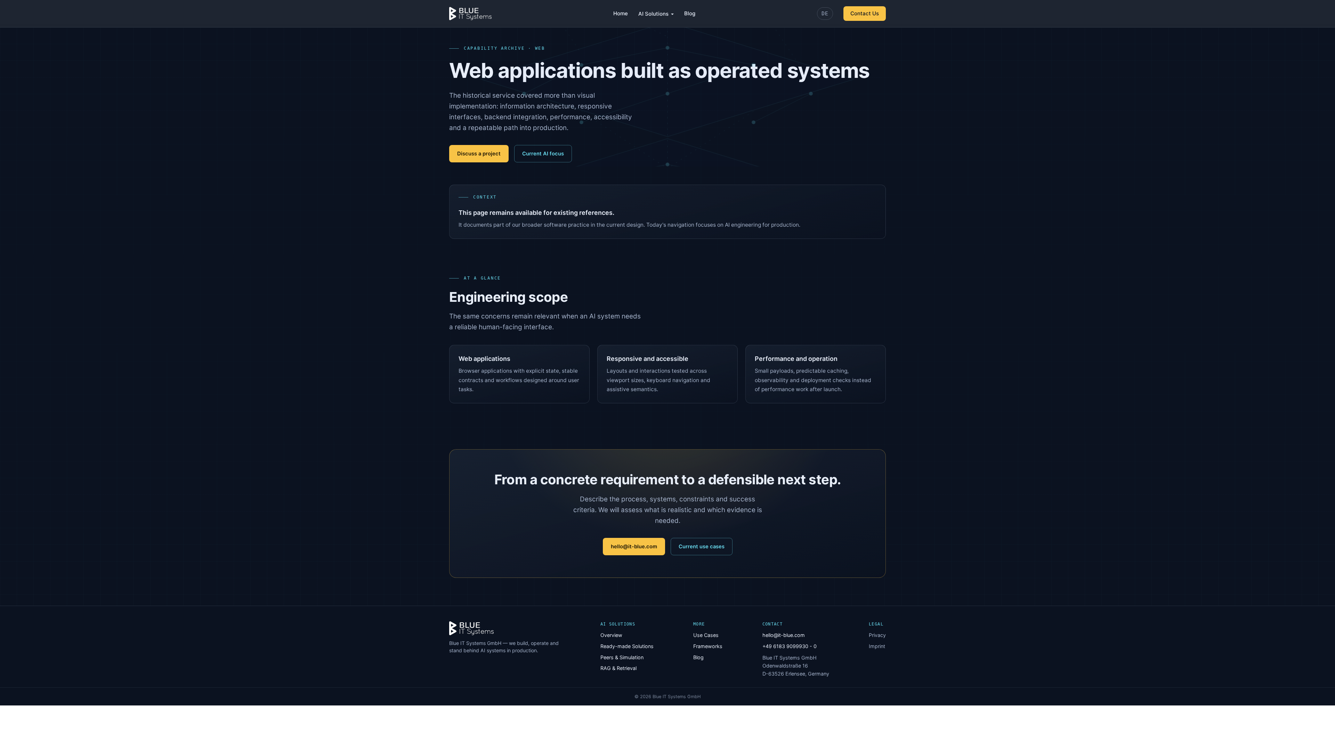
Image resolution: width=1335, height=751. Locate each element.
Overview (611, 635)
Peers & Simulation (622, 657)
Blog (689, 13)
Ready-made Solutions (627, 646)
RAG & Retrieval (618, 668)
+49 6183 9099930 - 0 (789, 646)
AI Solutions (653, 13)
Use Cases (706, 635)
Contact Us (864, 13)
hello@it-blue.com (634, 546)
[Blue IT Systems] (470, 13)
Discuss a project (479, 154)
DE (825, 13)
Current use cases (702, 546)
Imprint (877, 646)
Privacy (877, 635)
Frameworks (707, 646)
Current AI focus (543, 154)
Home (620, 13)
